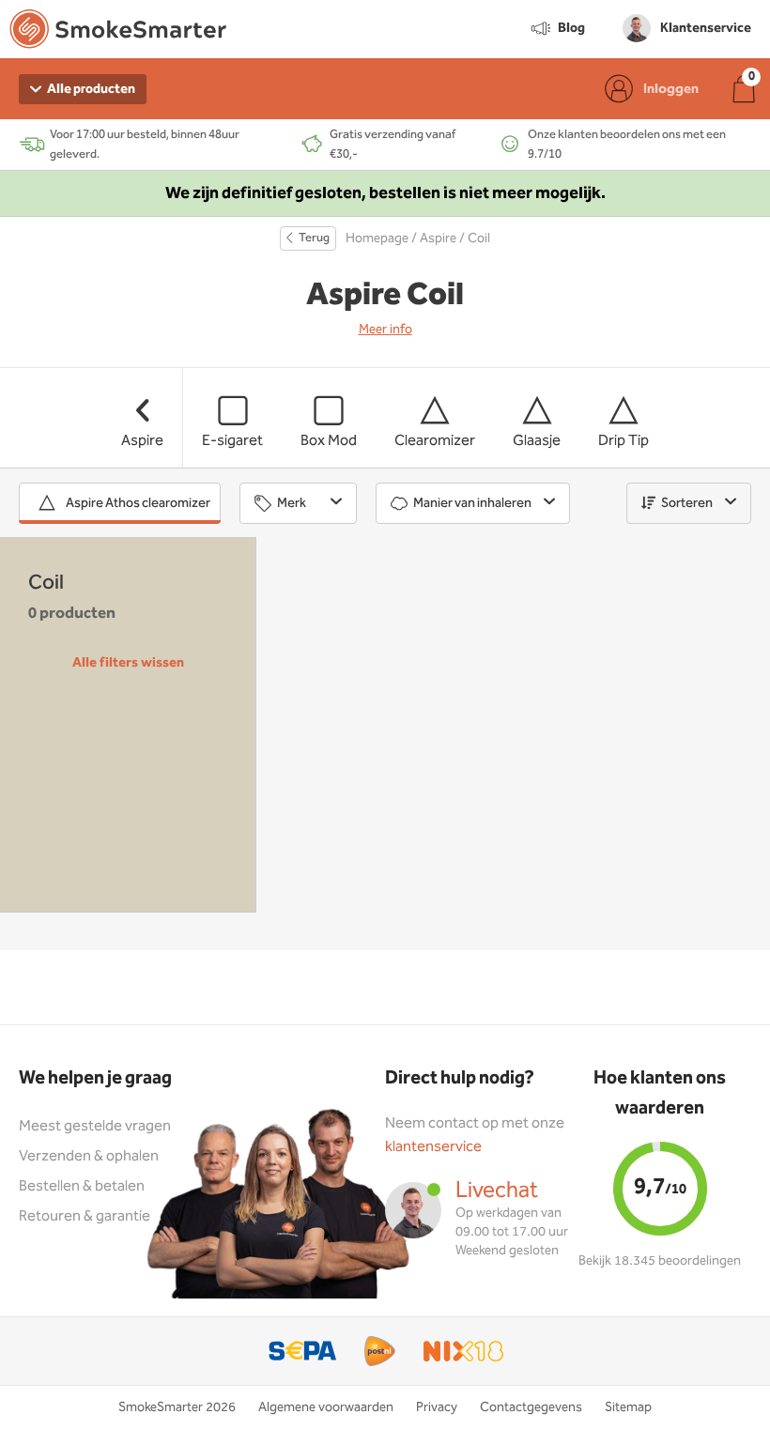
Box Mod (328, 441)
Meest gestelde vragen (95, 1126)
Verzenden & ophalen (89, 1156)
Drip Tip (623, 441)
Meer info (385, 329)
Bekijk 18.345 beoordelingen (659, 1261)
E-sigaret (232, 441)
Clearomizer (434, 441)
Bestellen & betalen (82, 1186)
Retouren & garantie (84, 1216)
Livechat (496, 1190)
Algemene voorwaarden (325, 1407)
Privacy (436, 1407)
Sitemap (628, 1407)
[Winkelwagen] (743, 88)
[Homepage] (117, 32)
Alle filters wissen (128, 663)
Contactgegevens (531, 1407)
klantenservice (433, 1147)
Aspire (438, 238)
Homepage (377, 238)
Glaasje (537, 441)
